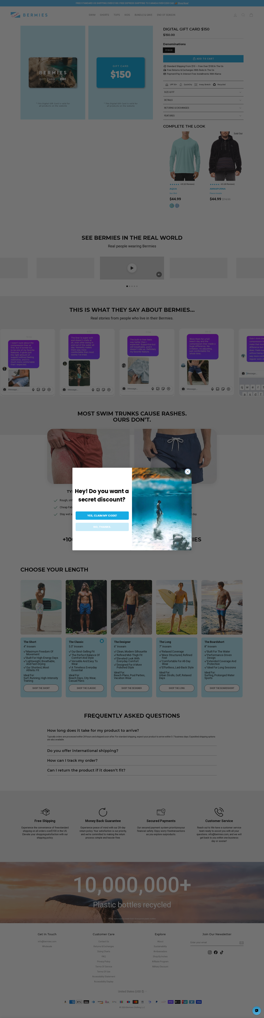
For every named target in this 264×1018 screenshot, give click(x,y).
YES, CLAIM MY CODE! (102, 515)
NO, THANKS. (102, 527)
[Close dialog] (187, 471)
